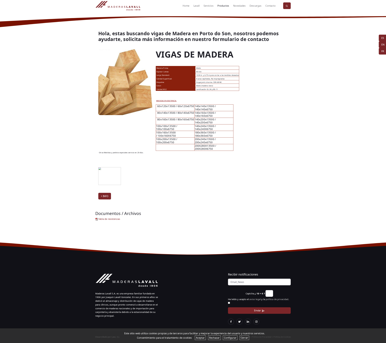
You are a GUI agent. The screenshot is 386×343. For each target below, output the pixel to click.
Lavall (196, 5)
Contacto (270, 5)
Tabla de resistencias (109, 218)
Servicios (208, 5)
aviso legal (255, 299)
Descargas (255, 5)
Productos (223, 5)
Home (186, 5)
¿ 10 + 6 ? (260, 293)
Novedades (239, 5)
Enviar (257, 310)
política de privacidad (277, 299)
